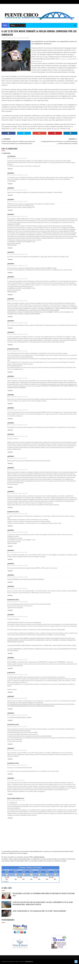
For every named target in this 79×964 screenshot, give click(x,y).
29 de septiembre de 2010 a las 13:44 (18, 279)
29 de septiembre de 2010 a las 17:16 (18, 469)
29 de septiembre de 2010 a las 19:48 (18, 565)
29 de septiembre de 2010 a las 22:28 (18, 659)
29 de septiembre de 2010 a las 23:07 (18, 698)
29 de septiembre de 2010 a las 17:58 (18, 513)
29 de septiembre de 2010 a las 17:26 (18, 493)
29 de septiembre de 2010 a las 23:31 (18, 726)
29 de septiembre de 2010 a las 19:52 (18, 588)
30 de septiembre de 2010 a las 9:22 (17, 750)
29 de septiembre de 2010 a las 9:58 (17, 158)
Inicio (5, 25)
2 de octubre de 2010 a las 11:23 (17, 800)
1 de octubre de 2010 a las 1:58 (16, 780)
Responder (10, 168)
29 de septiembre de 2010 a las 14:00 (18, 334)
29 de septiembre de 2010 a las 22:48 (18, 674)
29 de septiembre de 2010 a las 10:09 (18, 175)
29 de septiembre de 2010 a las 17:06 (18, 436)
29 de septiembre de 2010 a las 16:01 (18, 410)
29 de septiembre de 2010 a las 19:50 (18, 577)
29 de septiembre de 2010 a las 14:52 (18, 351)
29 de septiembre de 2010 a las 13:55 (18, 300)
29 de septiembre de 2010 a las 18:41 (18, 552)
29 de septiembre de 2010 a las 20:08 (18, 601)
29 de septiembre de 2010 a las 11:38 (18, 216)
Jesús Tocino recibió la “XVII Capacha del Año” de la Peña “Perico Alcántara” (39, 911)
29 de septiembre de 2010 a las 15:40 (18, 396)
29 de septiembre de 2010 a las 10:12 (18, 190)
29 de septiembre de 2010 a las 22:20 (18, 616)
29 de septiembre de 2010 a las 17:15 (18, 458)
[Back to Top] (76, 961)
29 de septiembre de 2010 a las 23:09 (18, 715)
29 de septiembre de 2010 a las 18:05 (18, 532)
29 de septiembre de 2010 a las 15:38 (18, 378)
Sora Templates (29, 961)
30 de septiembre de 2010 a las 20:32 (18, 765)
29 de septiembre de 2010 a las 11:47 (18, 265)
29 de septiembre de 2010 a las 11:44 (18, 254)
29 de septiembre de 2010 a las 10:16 (18, 201)
